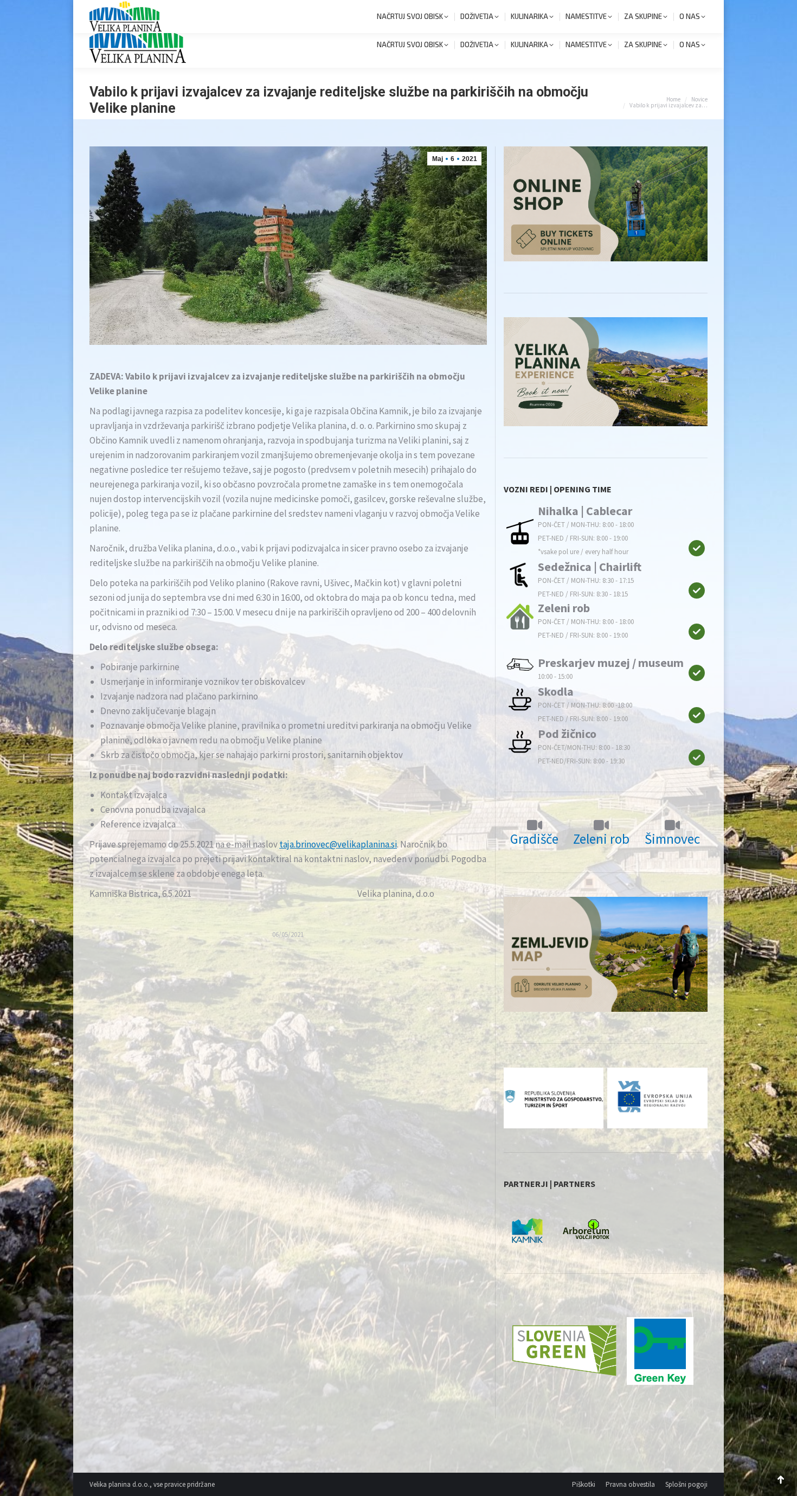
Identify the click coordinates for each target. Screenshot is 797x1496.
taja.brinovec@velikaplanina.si (338, 844)
